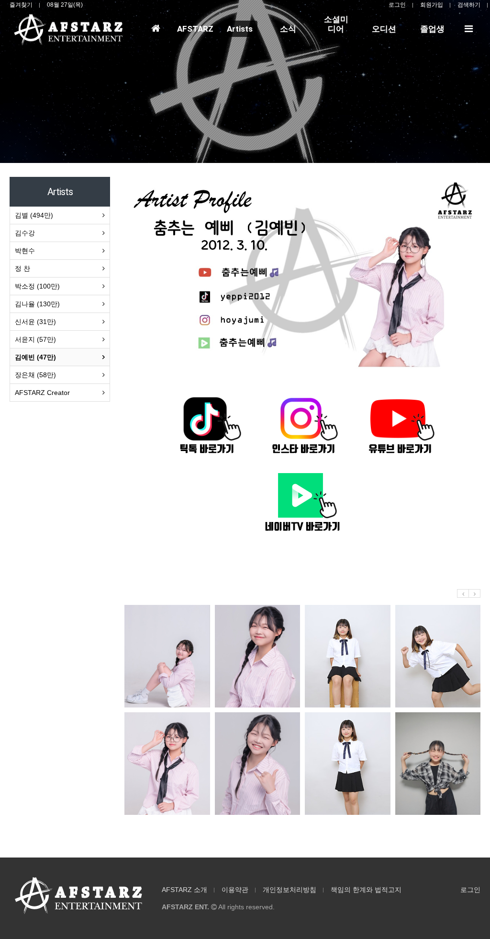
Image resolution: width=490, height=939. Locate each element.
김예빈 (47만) (35, 357)
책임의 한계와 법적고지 (366, 889)
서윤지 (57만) (35, 339)
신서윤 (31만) (35, 321)
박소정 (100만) (37, 286)
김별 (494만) (34, 215)
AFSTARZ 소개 (184, 889)
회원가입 (431, 4)
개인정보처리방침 (289, 889)
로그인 (397, 4)
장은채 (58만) (35, 375)
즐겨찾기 (21, 4)
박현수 (25, 251)
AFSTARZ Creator (42, 392)
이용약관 (235, 889)
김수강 (25, 233)
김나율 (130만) (37, 304)
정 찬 (22, 268)
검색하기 (468, 4)
